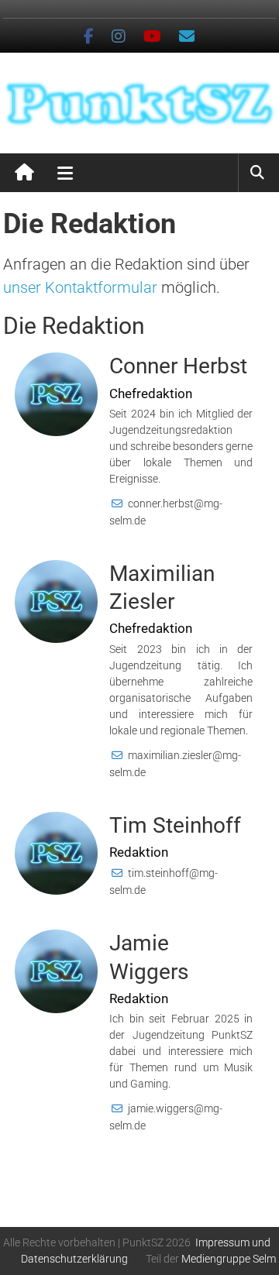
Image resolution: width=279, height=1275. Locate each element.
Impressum (222, 1242)
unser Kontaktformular (80, 287)
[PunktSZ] (24, 172)
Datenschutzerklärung (74, 1259)
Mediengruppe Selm (228, 1259)
